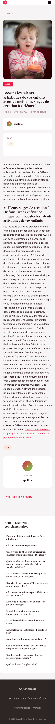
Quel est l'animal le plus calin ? (21, 664)
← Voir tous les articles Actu (17, 496)
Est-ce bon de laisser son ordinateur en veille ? (25, 622)
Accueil (6, 13)
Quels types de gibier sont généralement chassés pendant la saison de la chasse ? (26, 553)
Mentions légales (22, 708)
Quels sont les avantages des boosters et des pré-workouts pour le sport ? (26, 647)
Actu (14, 13)
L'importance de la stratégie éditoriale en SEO (26, 631)
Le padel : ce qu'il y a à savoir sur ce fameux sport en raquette (24, 612)
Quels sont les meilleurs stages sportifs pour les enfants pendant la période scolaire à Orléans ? (26, 433)
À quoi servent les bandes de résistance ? (26, 639)
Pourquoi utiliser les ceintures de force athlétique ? (25, 537)
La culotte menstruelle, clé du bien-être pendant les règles (25, 603)
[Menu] (49, 2)
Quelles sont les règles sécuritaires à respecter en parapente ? (24, 656)
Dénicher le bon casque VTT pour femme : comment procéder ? (27, 584)
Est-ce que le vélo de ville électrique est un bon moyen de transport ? (26, 575)
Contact (37, 708)
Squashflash (27, 689)
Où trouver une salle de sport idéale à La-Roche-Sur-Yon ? (27, 594)
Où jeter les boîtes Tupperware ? (22, 545)
